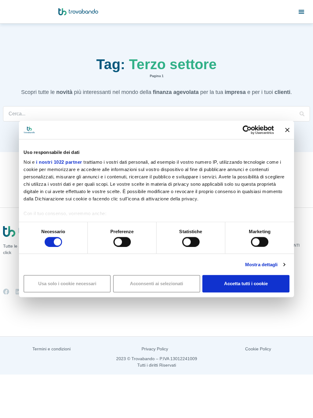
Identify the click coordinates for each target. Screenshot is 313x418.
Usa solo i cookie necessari (67, 283)
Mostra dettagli (261, 264)
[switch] (122, 242)
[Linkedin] (18, 292)
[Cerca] (302, 113)
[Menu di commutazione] (301, 11)
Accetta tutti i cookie (246, 283)
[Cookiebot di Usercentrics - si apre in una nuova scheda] (247, 130)
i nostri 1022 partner (59, 161)
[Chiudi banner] (287, 130)
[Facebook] (6, 292)
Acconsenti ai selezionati (156, 283)
